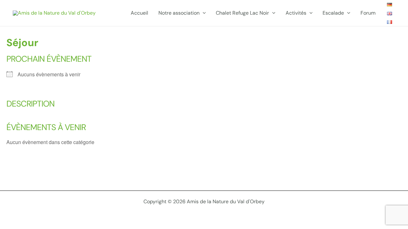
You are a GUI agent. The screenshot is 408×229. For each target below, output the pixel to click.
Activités (296, 13)
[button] (203, 13)
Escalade (333, 13)
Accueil (139, 13)
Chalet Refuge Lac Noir (242, 13)
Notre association (179, 13)
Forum (368, 13)
